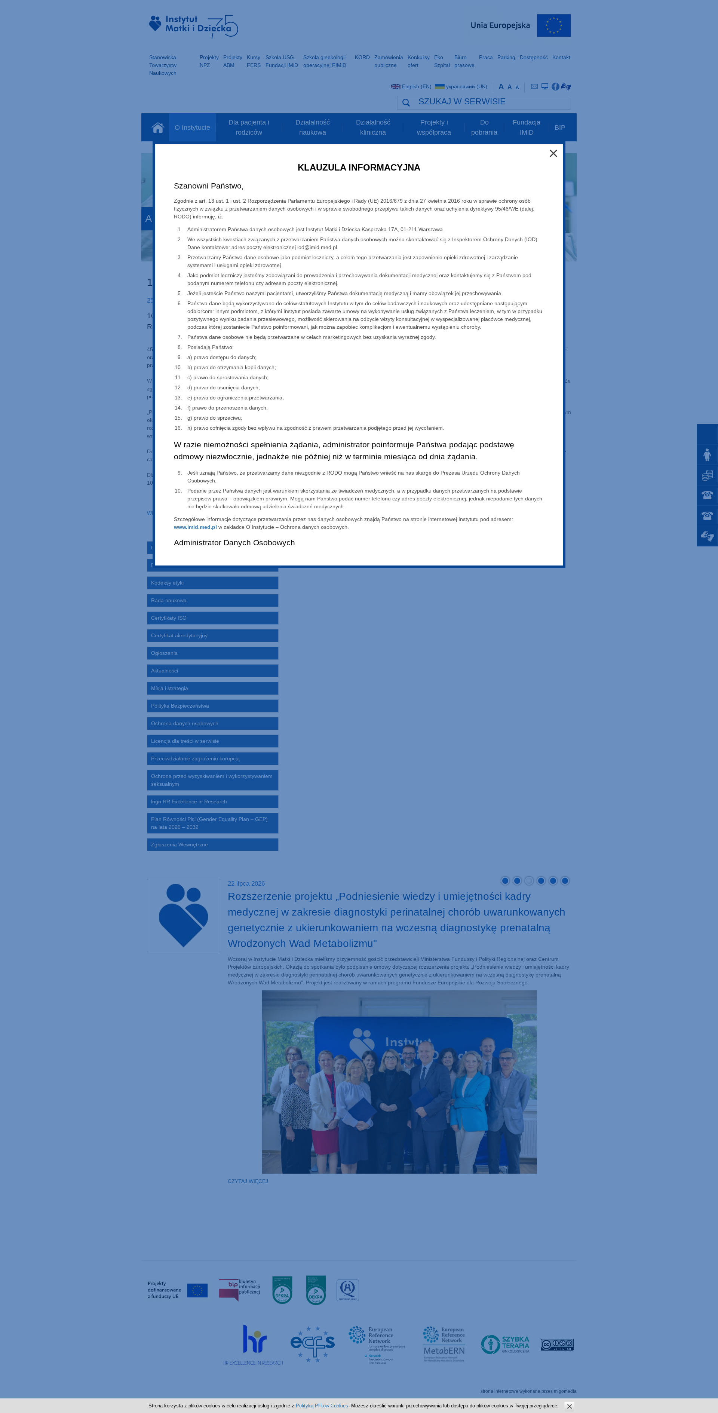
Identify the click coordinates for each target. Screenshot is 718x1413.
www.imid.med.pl (195, 527)
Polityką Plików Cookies (322, 1406)
